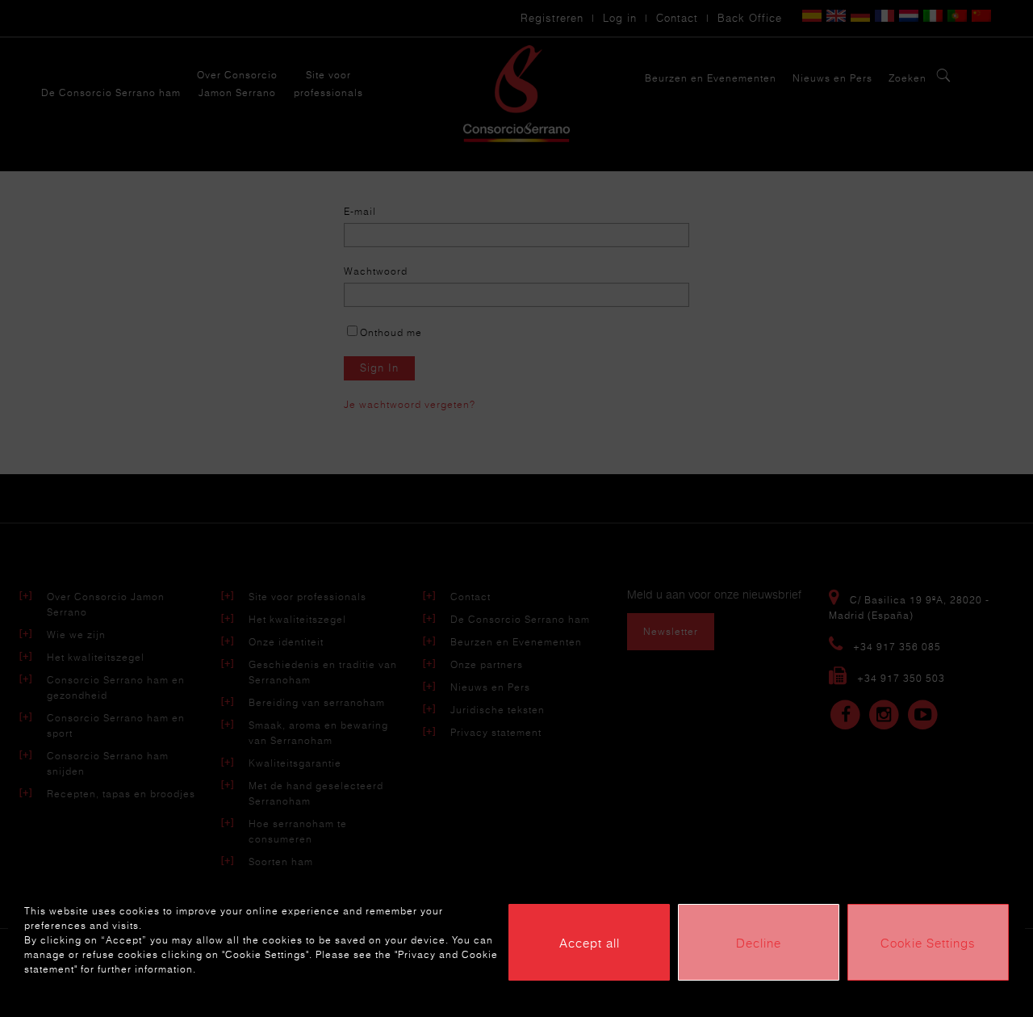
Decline (758, 942)
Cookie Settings (928, 942)
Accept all (589, 942)
